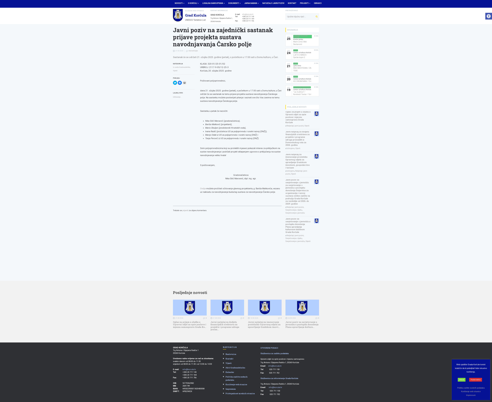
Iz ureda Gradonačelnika (181, 67)
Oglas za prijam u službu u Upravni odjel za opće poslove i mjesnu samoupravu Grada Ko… (189, 324)
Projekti (304, 3)
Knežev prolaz (298, 39)
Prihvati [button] (461, 379)
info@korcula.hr (247, 14)
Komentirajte (193, 51)
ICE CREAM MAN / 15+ (302, 81)
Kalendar (229, 372)
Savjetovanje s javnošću (295, 213)
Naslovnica (230, 354)
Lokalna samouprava (212, 3)
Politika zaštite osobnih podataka (236, 378)
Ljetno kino (297, 66)
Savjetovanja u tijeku (293, 210)
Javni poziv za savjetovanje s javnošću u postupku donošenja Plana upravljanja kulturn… (302, 324)
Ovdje (203, 188)
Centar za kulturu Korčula (302, 53)
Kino (295, 50)
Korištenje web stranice (236, 384)
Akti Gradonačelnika (235, 367)
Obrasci (318, 3)
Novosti (179, 3)
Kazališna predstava (302, 87)
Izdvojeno (291, 148)
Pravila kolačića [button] (475, 379)
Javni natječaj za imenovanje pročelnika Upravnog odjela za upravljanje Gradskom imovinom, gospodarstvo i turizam (297, 161)
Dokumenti (233, 3)
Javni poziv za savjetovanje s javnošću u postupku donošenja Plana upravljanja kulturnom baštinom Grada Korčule (297, 225)
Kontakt (292, 3)
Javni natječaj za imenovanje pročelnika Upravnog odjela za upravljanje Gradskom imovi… (264, 324)
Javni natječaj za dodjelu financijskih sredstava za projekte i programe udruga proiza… (225, 326)
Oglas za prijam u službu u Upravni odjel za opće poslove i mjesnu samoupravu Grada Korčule (297, 117)
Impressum (230, 389)
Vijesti (175, 71)
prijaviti (185, 210)
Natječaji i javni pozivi (273, 3)
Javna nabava (251, 3)
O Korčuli (193, 3)
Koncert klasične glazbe (301, 36)
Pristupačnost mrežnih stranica (240, 393)
